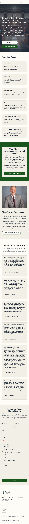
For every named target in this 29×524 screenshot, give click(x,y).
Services (4, 509)
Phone (4, 437)
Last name (18, 423)
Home (3, 507)
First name (5, 423)
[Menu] (20, 2)
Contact (4, 512)
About (3, 510)
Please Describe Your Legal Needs (10, 469)
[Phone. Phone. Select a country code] (4, 440)
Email (3, 430)
